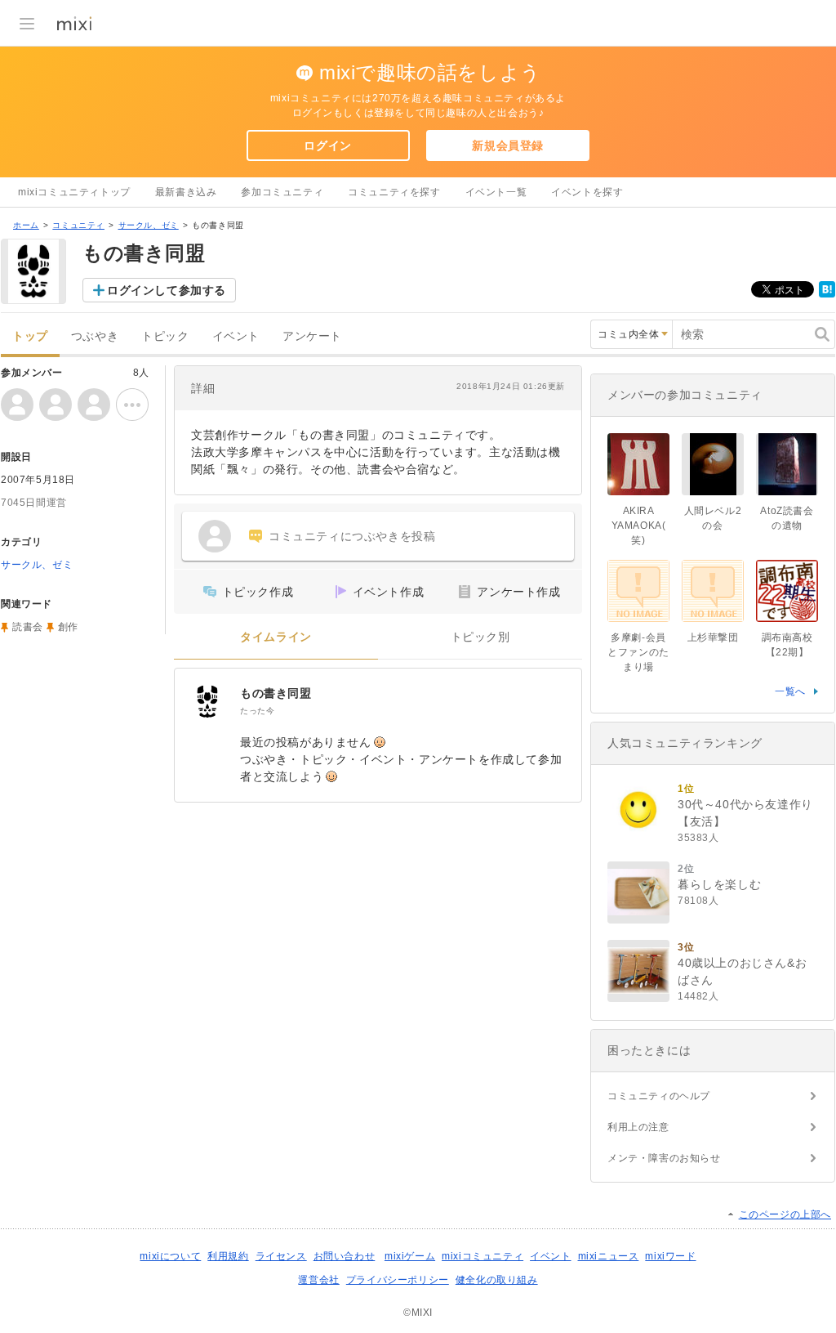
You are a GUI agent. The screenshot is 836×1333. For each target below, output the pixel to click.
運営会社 (318, 1280)
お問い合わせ (345, 1256)
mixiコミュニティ (482, 1256)
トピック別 (480, 637)
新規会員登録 (508, 145)
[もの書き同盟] (207, 701)
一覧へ (790, 691)
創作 (68, 627)
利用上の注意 (638, 1127)
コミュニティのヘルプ (658, 1096)
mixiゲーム (410, 1256)
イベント (236, 336)
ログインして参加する (166, 290)
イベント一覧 (496, 192)
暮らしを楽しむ (719, 884)
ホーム (26, 225)
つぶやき (94, 336)
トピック (165, 336)
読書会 (27, 627)
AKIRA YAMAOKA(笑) (638, 525)
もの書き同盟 (276, 693)
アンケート (312, 336)
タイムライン (276, 637)
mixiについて (170, 1256)
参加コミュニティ (282, 192)
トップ (30, 336)
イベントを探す (587, 192)
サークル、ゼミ (148, 225)
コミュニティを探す (394, 192)
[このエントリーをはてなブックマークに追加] (827, 294)
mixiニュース (608, 1256)
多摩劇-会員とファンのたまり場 (638, 652)
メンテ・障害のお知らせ (664, 1158)
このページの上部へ (785, 1214)
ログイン (327, 145)
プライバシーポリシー (397, 1280)
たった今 (257, 710)
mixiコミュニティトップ (74, 192)
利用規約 (227, 1256)
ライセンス (281, 1256)
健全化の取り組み (497, 1280)
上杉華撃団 (713, 637)
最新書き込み (186, 192)
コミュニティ (78, 225)
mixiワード (670, 1256)
